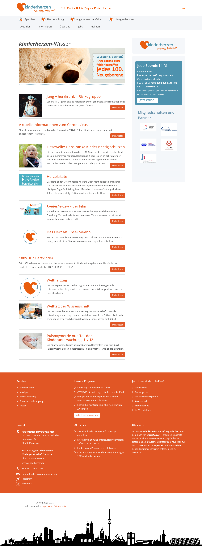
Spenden (30, 19)
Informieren (45, 26)
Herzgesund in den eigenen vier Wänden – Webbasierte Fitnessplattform (98, 398)
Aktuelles (25, 26)
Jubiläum (96, 26)
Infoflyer (24, 392)
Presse (23, 405)
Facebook (27, 483)
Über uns (65, 26)
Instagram (27, 478)
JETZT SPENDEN (147, 100)
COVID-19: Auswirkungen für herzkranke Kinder (101, 392)
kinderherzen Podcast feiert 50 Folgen (96, 447)
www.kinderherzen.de (33, 462)
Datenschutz (59, 506)
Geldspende (141, 387)
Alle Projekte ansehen (87, 415)
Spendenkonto (27, 387)
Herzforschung (55, 19)
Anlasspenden (142, 401)
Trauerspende (142, 405)
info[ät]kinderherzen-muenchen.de (39, 473)
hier (162, 94)
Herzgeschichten (124, 19)
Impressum (47, 506)
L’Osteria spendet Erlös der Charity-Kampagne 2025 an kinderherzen (100, 454)
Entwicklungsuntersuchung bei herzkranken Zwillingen (99, 406)
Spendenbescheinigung (31, 401)
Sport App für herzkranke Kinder (93, 387)
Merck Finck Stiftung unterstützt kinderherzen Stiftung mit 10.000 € (100, 441)
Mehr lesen (117, 107)
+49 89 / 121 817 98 (32, 468)
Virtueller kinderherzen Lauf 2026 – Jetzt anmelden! (97, 433)
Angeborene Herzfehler (89, 19)
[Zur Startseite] (36, 8)
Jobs (80, 26)
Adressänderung (28, 396)
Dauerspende (142, 392)
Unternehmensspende (146, 396)
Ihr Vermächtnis (143, 410)
